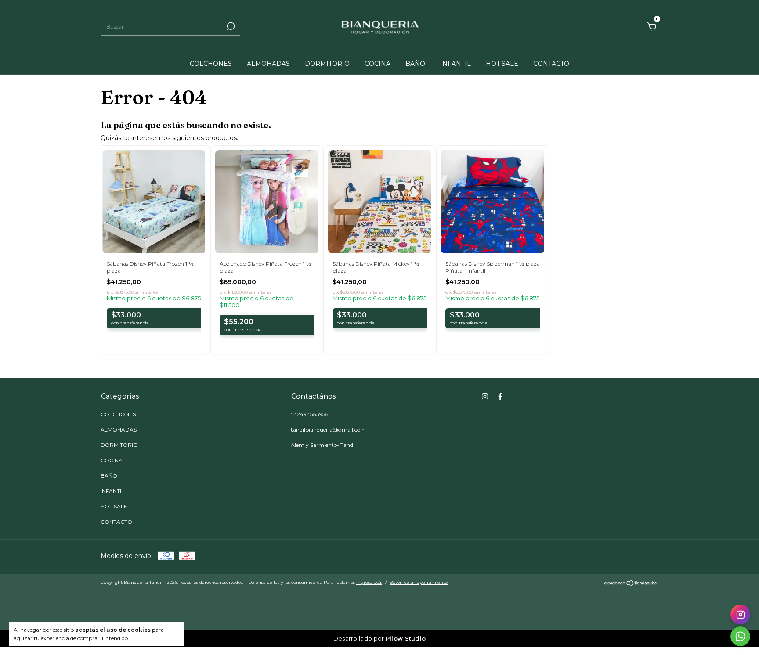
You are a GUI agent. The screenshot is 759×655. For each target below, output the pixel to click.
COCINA (377, 64)
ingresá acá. (369, 582)
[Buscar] (230, 26)
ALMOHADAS (268, 64)
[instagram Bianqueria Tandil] (484, 396)
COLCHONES (211, 64)
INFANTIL (455, 64)
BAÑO (415, 64)
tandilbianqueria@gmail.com (328, 429)
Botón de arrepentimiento (419, 582)
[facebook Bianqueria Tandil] (500, 396)
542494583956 (309, 414)
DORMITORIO (327, 64)
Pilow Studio (406, 638)
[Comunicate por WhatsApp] (740, 636)
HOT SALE (502, 64)
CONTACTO (551, 64)
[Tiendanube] (631, 583)
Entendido (115, 638)
